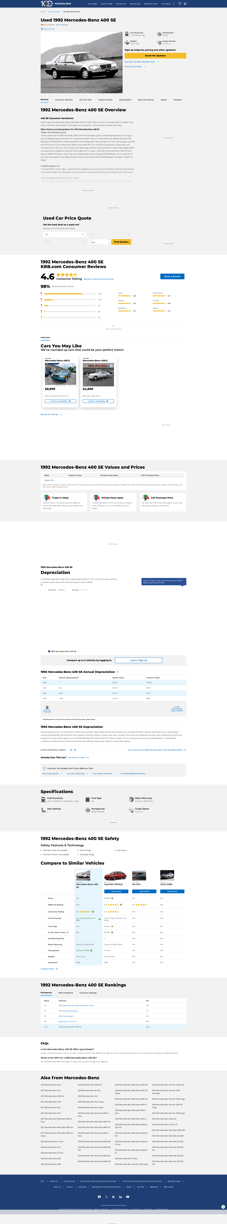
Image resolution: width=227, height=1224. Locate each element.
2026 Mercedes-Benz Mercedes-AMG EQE (94, 1141)
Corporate (82, 1187)
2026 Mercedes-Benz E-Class (52, 1153)
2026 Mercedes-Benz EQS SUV (90, 1085)
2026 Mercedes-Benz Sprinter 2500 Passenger (166, 1091)
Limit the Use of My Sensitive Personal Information (142, 1181)
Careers (70, 1187)
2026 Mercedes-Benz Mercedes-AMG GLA (94, 1156)
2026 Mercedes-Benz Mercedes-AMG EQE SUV (94, 1148)
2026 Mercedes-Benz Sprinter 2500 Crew (168, 1085)
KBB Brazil (154, 1187)
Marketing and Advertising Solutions (106, 1187)
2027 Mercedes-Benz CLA (51, 1090)
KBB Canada (168, 1187)
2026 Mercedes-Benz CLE (51, 1147)
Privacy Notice (69, 1181)
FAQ (42, 1181)
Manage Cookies (174, 1181)
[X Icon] (106, 1196)
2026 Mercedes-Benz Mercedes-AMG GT (131, 1104)
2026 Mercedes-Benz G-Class (89, 1090)
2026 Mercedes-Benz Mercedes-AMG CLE (94, 1127)
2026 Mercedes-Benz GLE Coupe (90, 1107)
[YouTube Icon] (127, 1196)
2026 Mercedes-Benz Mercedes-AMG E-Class (93, 1134)
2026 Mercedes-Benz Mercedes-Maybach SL (131, 1151)
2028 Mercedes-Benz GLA (51, 1085)
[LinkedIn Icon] (120, 1196)
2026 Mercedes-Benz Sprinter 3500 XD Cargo (167, 1106)
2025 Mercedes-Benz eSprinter (164, 1119)
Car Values (92, 4)
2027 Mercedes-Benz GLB (51, 1102)
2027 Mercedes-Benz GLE (51, 1107)
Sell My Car (121, 4)
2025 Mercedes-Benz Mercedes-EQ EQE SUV (167, 1148)
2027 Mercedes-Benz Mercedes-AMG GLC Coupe (57, 1134)
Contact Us (54, 1181)
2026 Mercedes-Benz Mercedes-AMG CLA (94, 1121)
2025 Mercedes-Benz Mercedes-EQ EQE (167, 1141)
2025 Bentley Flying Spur (68, 1011)
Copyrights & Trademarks (101, 1209)
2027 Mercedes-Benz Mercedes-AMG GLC (57, 1127)
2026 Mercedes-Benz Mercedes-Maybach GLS (131, 1134)
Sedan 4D (49, 480)
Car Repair (166, 4)
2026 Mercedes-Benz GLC (88, 1096)
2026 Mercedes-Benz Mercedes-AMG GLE (131, 1085)
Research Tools (151, 4)
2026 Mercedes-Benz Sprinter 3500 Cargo (168, 1099)
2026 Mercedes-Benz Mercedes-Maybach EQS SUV (131, 1125)
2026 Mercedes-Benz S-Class (126, 1158)
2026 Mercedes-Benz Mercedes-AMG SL (130, 1119)
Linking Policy (148, 1209)
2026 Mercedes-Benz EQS (51, 1164)
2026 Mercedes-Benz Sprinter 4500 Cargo (168, 1113)
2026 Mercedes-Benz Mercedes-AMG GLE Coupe (131, 1091)
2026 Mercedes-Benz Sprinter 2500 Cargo (131, 1164)
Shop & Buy (135, 4)
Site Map (140, 1187)
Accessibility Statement (161, 1209)
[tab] (45, 100)
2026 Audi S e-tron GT (67, 1021)
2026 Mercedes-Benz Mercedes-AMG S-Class (76, 1005)
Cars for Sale (106, 4)
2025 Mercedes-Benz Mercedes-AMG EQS (168, 1130)
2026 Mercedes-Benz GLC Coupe (90, 1102)
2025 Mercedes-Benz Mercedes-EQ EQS (167, 1156)
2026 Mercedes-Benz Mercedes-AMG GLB (94, 1161)
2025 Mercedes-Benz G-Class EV (164, 1124)
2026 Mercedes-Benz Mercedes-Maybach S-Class (131, 1142)
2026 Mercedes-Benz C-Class (52, 1141)
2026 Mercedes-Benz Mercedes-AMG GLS (131, 1099)
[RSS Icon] (113, 1196)
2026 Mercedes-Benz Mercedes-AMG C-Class (93, 1114)
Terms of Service (136, 1209)
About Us (57, 1187)
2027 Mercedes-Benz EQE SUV (52, 1096)
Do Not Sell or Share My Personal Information (98, 1181)
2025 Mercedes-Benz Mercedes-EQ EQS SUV (167, 1162)
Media (129, 1187)
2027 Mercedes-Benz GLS (51, 1113)
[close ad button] (223, 1207)
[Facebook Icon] (99, 1196)
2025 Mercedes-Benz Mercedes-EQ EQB (167, 1136)
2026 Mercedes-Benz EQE (51, 1158)
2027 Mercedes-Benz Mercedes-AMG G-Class (56, 1120)
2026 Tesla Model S (66, 1016)
